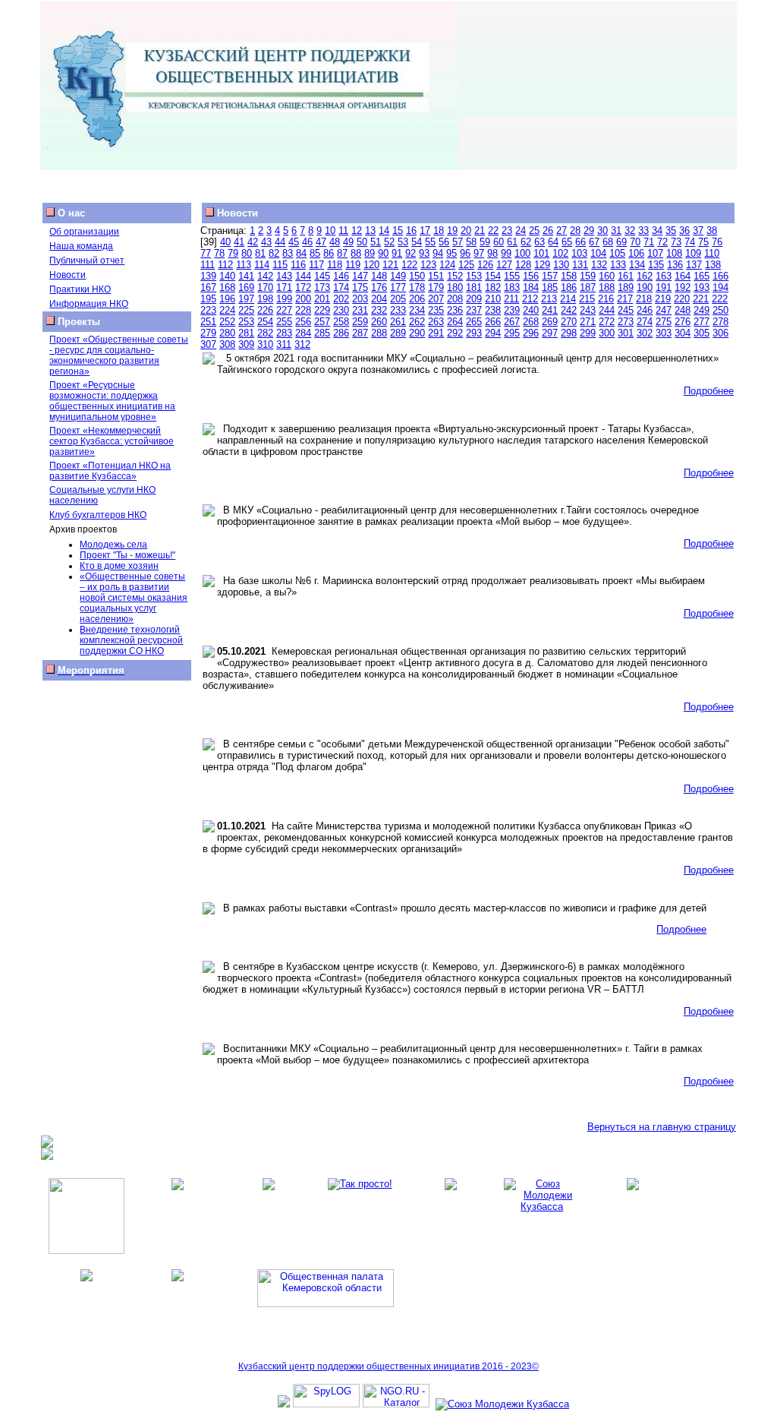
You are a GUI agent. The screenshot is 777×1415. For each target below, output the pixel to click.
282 (265, 333)
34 (657, 230)
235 (436, 310)
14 (384, 230)
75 (703, 242)
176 (379, 287)
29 (589, 230)
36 (684, 230)
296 (531, 333)
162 (645, 276)
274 (645, 321)
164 (682, 276)
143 (284, 276)
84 (301, 253)
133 (618, 264)
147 (360, 276)
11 (343, 230)
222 (720, 299)
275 (664, 321)
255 (284, 321)
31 (616, 230)
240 (531, 310)
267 (512, 321)
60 (498, 242)
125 (466, 264)
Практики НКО (80, 289)
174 (341, 287)
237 (474, 310)
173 (322, 287)
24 (520, 230)
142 (265, 276)
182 (493, 287)
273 (626, 321)
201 (322, 299)
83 (287, 253)
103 (579, 253)
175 (360, 287)
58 (471, 242)
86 (328, 253)
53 (403, 242)
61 (512, 242)
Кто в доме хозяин (119, 566)
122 (409, 264)
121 (390, 264)
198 (265, 299)
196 (227, 299)
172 (303, 287)
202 (341, 299)
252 (227, 321)
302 (645, 333)
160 (607, 276)
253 (246, 321)
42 (252, 242)
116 (298, 264)
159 (588, 276)
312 (302, 344)
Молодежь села (113, 544)
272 (607, 321)
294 (493, 333)
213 (549, 299)
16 (411, 230)
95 (451, 253)
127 (504, 264)
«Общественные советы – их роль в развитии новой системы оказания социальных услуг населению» (133, 597)
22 (493, 230)
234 (417, 310)
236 (455, 310)
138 (713, 264)
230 (341, 310)
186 (569, 287)
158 (569, 276)
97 (478, 253)
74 (689, 242)
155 (512, 276)
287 (360, 333)
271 (588, 321)
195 (208, 299)
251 (208, 321)
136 (675, 264)
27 (561, 230)
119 (352, 264)
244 (607, 310)
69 (621, 242)
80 (246, 253)
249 (701, 310)
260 (379, 321)
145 (322, 276)
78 (219, 253)
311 (283, 344)
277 (701, 321)
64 (553, 242)
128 (523, 264)
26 (548, 230)
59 (485, 242)
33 (643, 230)
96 (465, 253)
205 (398, 299)
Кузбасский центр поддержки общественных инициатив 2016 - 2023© (388, 1366)
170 (265, 287)
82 (274, 253)
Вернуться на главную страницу (661, 1126)
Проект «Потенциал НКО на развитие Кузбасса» (110, 471)
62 (526, 242)
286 (341, 333)
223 (208, 310)
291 (436, 333)
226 (265, 310)
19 (452, 230)
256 (303, 321)
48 (334, 242)
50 (362, 242)
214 (568, 299)
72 (662, 242)
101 (541, 253)
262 (417, 321)
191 (664, 287)
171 (284, 287)
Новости (67, 275)
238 (493, 310)
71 (648, 242)
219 (663, 299)
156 (531, 276)
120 (371, 264)
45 (293, 242)
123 (428, 264)
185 (550, 287)
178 (417, 287)
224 (227, 310)
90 (383, 253)
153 (474, 276)
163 (664, 276)
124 (447, 264)
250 (720, 310)
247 (664, 310)
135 (656, 264)
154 (493, 276)
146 (341, 276)
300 (607, 333)
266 (493, 321)
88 (356, 253)
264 (455, 321)
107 (655, 253)
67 (594, 242)
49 (348, 242)
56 (444, 242)
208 (455, 299)
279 (208, 333)
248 (682, 310)
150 (417, 276)
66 (580, 242)
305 (701, 333)
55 (430, 242)
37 (698, 230)
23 (507, 230)
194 (720, 287)
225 (246, 310)
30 (602, 230)
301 (626, 333)
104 (598, 253)
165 (701, 276)
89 (369, 253)
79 (233, 253)
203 (360, 299)
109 (693, 253)
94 (438, 253)
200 (303, 299)
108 (674, 253)
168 (227, 287)
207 (436, 299)
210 (493, 299)
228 (303, 310)
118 (334, 264)
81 (260, 253)
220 (682, 299)
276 (682, 321)
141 (246, 276)
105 (617, 253)
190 (645, 287)
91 (397, 253)
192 (682, 287)
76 (717, 242)
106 (636, 253)
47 (321, 242)
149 (398, 276)
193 (701, 287)
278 (720, 321)
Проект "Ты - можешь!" (127, 555)
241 (550, 310)
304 (682, 333)
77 (205, 253)
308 (227, 344)
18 (438, 230)
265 (474, 321)
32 (629, 230)
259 (360, 321)
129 (542, 264)
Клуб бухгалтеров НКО (97, 515)
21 (479, 230)
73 (676, 242)
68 (607, 242)
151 (436, 276)
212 (530, 299)
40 (225, 242)
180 (455, 287)
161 (626, 276)
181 (474, 287)
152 (455, 276)
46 (307, 242)
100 (522, 253)
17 (425, 230)
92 (410, 253)
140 (227, 276)
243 (588, 310)
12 (356, 230)
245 (626, 310)
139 (208, 276)
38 (711, 230)
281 (246, 333)
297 (550, 333)
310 (265, 344)
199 (284, 299)
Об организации (84, 231)
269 (550, 321)
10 (330, 230)
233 (398, 310)
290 (417, 333)
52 (389, 242)
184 (531, 287)
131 (580, 264)
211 (511, 299)
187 (588, 287)
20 (466, 230)
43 (266, 242)
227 (284, 310)
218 (644, 299)
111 (207, 264)
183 (512, 287)
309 (246, 344)
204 (379, 299)
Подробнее (709, 390)
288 (379, 333)
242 (569, 310)
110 (711, 253)
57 (457, 242)
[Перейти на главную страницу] (249, 166)
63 (539, 242)
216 (606, 299)
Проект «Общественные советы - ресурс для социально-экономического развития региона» (118, 355)
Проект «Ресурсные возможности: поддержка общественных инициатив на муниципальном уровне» (112, 401)
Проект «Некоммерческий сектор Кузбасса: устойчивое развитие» (111, 441)
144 (303, 276)
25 (534, 230)
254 (265, 321)
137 (694, 264)
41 (239, 242)
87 (342, 253)
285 (322, 333)
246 (645, 310)
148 (379, 276)
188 (607, 287)
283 (284, 333)
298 (569, 333)
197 (246, 299)
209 (474, 299)
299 (588, 333)
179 (436, 287)
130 (561, 264)
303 (664, 333)
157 (550, 276)
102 (560, 253)
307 (208, 344)
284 (303, 333)
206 (417, 299)
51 (375, 242)
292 (455, 333)
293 (474, 333)
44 (280, 242)
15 (397, 230)
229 (322, 310)
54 (416, 242)
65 (567, 242)
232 (379, 310)
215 (587, 299)
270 (569, 321)
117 (316, 264)
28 (575, 230)
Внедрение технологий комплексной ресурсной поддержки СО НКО (131, 640)
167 (208, 287)
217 (625, 299)
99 (506, 253)
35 (670, 230)
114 (261, 264)
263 (436, 321)
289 (398, 333)
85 (315, 253)
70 (635, 242)
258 (341, 321)
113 (243, 264)
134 (637, 264)
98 (492, 253)
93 (424, 253)
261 (398, 321)
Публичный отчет (86, 260)
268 (531, 321)
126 (485, 264)
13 (370, 230)
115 (280, 264)
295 (512, 333)
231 (360, 310)
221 (701, 299)
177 (398, 287)
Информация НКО (88, 303)
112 (225, 264)
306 (720, 333)
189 (626, 287)
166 (720, 276)
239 (512, 310)
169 (246, 287)
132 (599, 264)
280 (227, 333)
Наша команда (81, 246)
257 (322, 321)
